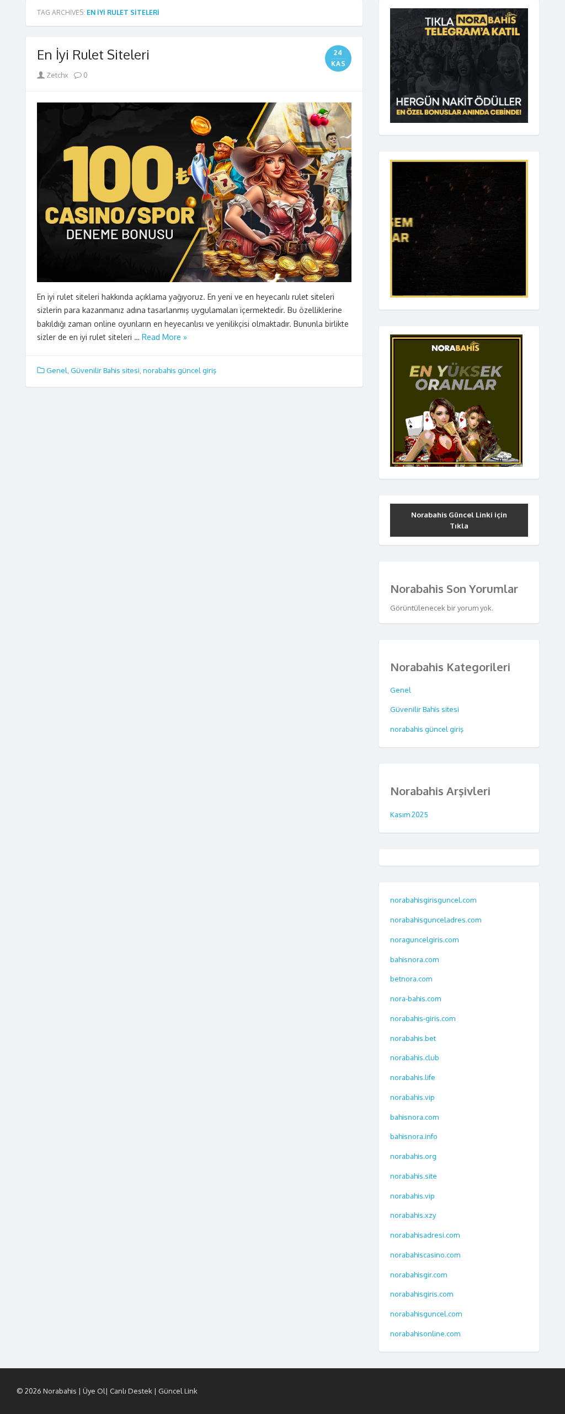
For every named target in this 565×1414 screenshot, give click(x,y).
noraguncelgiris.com (424, 939)
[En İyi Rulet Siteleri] (194, 192)
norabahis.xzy (414, 1215)
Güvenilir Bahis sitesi (105, 370)
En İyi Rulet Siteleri (93, 54)
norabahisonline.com (426, 1333)
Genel (56, 370)
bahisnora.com (415, 959)
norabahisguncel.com (426, 1313)
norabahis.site (414, 1176)
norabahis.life (413, 1077)
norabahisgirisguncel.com (433, 899)
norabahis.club (415, 1057)
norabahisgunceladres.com (435, 919)
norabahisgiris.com (422, 1293)
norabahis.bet (414, 1038)
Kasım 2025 (409, 814)
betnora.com (412, 978)
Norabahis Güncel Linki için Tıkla (459, 520)
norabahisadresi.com (425, 1234)
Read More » (164, 337)
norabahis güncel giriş (179, 370)
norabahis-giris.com (423, 1018)
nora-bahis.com (416, 998)
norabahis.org (414, 1156)
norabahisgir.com (419, 1274)
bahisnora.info (414, 1136)
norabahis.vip (413, 1097)
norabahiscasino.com (426, 1254)
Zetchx (56, 75)
